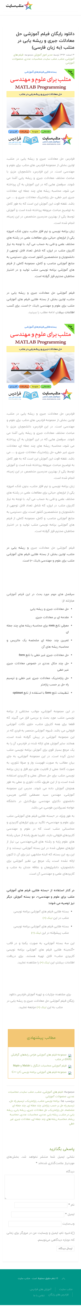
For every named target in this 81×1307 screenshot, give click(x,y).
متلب (61, 59)
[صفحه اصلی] (20, 5)
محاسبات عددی (33, 59)
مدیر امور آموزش (43, 55)
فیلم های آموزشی (53, 1092)
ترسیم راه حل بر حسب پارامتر (58, 1105)
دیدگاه (70, 1172)
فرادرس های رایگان (58, 1294)
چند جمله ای (34, 1105)
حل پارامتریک (56, 1110)
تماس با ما (39, 1295)
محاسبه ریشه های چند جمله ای (49, 1119)
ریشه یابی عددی (49, 1114)
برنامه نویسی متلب (49, 1101)
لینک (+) (47, 918)
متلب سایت (50, 59)
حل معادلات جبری (37, 1110)
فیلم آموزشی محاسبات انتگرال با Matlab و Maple (39, 1066)
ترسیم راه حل (17, 1101)
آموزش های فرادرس (40, 1289)
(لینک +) (34, 306)
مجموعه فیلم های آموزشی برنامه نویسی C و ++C (39, 1072)
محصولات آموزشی (56, 1096)
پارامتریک (31, 1101)
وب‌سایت (68, 1223)
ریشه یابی (20, 1110)
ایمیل (69, 1214)
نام (71, 1205)
